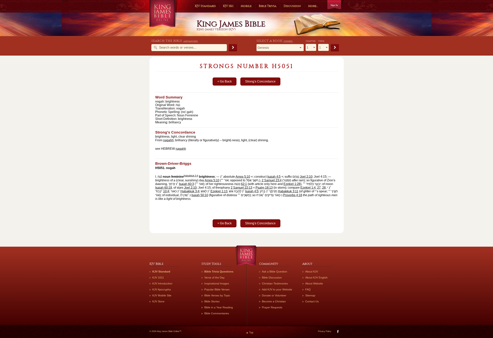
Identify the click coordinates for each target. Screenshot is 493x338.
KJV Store (158, 301)
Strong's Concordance (260, 81)
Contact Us (312, 301)
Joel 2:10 (306, 176)
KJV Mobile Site (161, 295)
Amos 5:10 (243, 176)
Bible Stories (212, 301)
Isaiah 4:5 (274, 176)
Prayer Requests (272, 307)
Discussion (292, 6)
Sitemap (310, 295)
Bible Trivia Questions (218, 271)
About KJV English (316, 277)
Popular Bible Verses (217, 289)
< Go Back (224, 81)
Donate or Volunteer (274, 295)
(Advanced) (190, 41)
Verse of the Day (214, 277)
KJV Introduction (162, 283)
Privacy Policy (324, 331)
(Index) (288, 41)
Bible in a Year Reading (218, 307)
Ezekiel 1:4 (308, 187)
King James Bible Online (163, 13)
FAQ (308, 289)
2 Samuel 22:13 (241, 187)
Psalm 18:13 (264, 187)
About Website (314, 283)
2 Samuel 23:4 (272, 180)
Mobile (246, 6)
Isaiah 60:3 (186, 184)
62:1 (244, 184)
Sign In (334, 5)
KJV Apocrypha (161, 289)
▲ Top (249, 332)
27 (319, 187)
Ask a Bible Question (274, 271)
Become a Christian (274, 301)
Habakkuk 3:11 (288, 191)
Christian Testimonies (275, 283)
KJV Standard (205, 6)
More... (313, 6)
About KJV (311, 271)
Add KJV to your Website (277, 289)
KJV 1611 (228, 6)
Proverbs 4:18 (292, 195)
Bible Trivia (267, 6)
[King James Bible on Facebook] (337, 332)
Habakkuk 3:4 (191, 175)
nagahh (168, 140)
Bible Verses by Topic (217, 295)
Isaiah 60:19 (163, 187)
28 (324, 187)
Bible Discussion (272, 277)
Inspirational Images (216, 283)
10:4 (166, 191)
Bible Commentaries (216, 313)
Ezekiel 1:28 (291, 184)
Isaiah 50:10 (199, 195)
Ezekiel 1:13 (218, 191)
